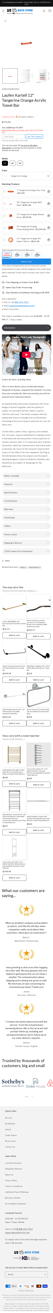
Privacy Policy (11, 1180)
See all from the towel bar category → (20, 590)
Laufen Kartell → (34, 567)
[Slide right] (32, 1097)
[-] (7, 255)
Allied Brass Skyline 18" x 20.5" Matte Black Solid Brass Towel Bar (38, 668)
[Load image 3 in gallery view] (42, 75)
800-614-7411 (22, 302)
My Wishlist (10, 1124)
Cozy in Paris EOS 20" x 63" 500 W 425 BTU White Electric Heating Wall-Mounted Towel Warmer (14, 865)
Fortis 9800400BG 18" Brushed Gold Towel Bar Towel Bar (14, 623)
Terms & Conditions (14, 1186)
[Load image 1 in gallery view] (10, 75)
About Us (9, 1175)
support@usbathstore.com (21, 305)
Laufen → (23, 567)
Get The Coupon (34, 136)
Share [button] (7, 561)
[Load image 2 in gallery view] (26, 75)
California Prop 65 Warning (17, 1192)
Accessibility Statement (15, 1204)
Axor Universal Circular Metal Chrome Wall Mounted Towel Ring (38, 711)
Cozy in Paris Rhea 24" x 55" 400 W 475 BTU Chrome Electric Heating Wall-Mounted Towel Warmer (38, 772)
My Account (10, 1141)
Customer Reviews (13, 1163)
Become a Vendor (12, 1198)
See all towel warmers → (14, 739)
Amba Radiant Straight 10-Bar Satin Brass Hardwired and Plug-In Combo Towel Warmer (14, 772)
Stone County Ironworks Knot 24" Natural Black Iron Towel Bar (14, 668)
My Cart (8, 1118)
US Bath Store (29, 1290)
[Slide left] (21, 1097)
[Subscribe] (45, 1274)
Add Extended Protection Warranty (18, 250)
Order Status (11, 1135)
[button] (3, 11)
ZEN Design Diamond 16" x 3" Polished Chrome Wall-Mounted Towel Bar (14, 711)
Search (8, 1129)
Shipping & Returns (13, 1169)
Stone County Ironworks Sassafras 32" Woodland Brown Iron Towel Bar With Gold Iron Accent (37, 623)
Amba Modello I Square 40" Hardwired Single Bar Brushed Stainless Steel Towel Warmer (38, 818)
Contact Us (10, 1147)
